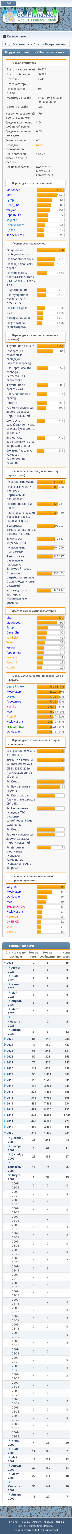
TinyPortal (12, 1521)
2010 (10, 1127)
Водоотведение (17, 290)
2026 (10, 962)
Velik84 (10, 642)
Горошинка (13, 215)
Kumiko (11, 706)
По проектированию (20, 259)
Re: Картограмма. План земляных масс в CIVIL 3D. (20, 799)
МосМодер (13, 190)
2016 (10, 1092)
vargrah (11, 210)
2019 (10, 1074)
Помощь (25, 1521)
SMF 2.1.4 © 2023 (27, 1526)
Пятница (11, 403)
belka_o (11, 931)
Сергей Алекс (15, 225)
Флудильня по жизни (20, 346)
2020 (10, 1068)
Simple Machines (45, 1526)
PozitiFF (11, 716)
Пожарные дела (17, 308)
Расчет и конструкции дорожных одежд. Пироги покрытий (20, 412)
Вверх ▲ (60, 1521)
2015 (10, 1097)
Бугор (10, 200)
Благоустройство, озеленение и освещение (18, 299)
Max (9, 195)
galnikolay (12, 637)
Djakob (10, 230)
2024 (10, 1045)
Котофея (12, 916)
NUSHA (11, 667)
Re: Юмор (12, 781)
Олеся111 (12, 662)
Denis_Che (12, 205)
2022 (10, 1056)
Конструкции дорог (19, 318)
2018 (10, 1080)
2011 (10, 1121)
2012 (10, 1115)
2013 (10, 1109)
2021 (10, 1062)
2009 (10, 1133)
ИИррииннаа (15, 726)
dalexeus (11, 657)
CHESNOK (13, 921)
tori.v (39, 145)
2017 (10, 1086)
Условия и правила (42, 1521)
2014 (10, 1103)
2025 (10, 1039)
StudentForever (17, 906)
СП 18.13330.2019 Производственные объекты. (19, 772)
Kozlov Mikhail (15, 235)
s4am (10, 926)
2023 (10, 1050)
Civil (9, 313)
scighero (11, 220)
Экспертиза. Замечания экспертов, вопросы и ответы (20, 442)
